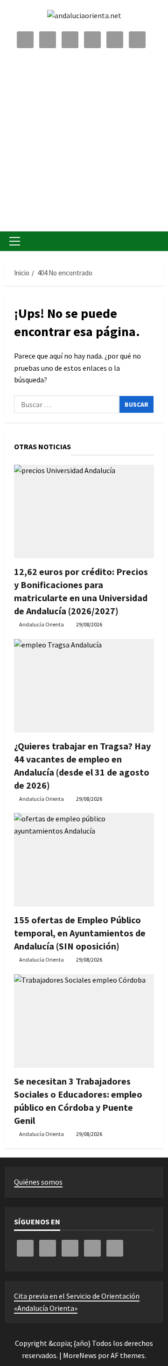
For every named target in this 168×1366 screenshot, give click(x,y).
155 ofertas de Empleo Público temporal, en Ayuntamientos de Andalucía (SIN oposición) (80, 933)
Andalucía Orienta (41, 624)
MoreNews (80, 1355)
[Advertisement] (84, 138)
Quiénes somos (38, 1181)
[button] (15, 241)
